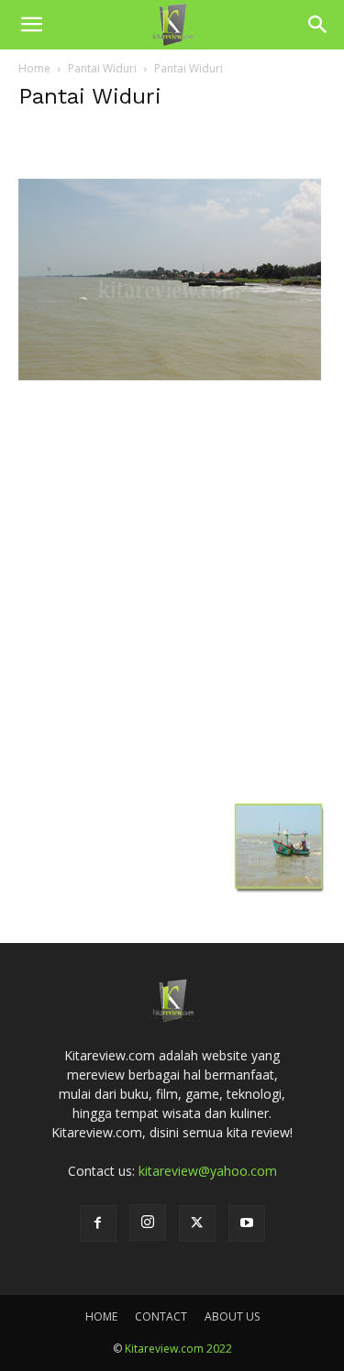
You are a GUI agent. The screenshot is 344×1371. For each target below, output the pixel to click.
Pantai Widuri (102, 68)
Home (34, 68)
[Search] (318, 24)
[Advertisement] (172, 614)
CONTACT (161, 1316)
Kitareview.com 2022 (178, 1348)
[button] (31, 24)
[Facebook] (98, 1223)
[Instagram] (147, 1222)
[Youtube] (246, 1223)
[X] (197, 1223)
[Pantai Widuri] (169, 425)
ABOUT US (232, 1316)
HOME (101, 1316)
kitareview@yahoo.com (208, 1170)
